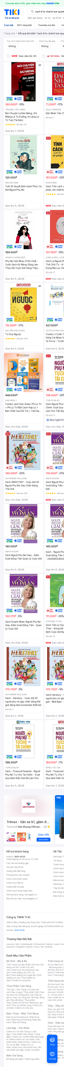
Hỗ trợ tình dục (30, 1047)
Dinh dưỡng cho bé (21, 972)
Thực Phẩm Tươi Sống (18, 986)
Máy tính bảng (19, 1022)
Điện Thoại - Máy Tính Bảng (22, 1013)
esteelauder (27, 944)
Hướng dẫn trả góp (15, 887)
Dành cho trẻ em (20, 1002)
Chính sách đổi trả (14, 883)
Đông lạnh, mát (26, 995)
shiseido (10, 947)
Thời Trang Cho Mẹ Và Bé (18, 964)
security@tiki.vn (29, 898)
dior (17, 944)
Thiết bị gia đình (31, 1059)
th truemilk (39, 944)
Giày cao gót (54, 1009)
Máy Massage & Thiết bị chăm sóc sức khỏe (25, 1038)
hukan (29, 947)
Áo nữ (50, 964)
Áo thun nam (54, 984)
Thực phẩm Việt (31, 992)
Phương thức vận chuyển (18, 875)
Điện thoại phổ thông (21, 1019)
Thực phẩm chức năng (22, 1034)
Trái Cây (10, 989)
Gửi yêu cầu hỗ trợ (14, 867)
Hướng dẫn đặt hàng (15, 871)
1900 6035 (19, 930)
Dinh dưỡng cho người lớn (24, 975)
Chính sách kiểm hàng (16, 879)
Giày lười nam (54, 1026)
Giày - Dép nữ (56, 1005)
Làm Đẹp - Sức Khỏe (17, 1028)
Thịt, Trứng (21, 989)
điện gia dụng (35, 17)
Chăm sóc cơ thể (21, 1037)
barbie (49, 944)
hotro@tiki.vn (30, 894)
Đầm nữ (58, 964)
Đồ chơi (35, 964)
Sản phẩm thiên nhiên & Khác (23, 1040)
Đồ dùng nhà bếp (14, 1059)
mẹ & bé (56, 17)
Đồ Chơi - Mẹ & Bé (16, 961)
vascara (10, 944)
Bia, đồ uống (17, 1000)
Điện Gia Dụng (14, 1055)
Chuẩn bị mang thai (21, 980)
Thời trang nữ (55, 961)
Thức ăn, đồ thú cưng (21, 1005)
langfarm (20, 947)
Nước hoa (17, 1047)
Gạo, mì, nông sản (21, 997)
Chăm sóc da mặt (14, 1031)
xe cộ (47, 17)
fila (42, 947)
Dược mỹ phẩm (32, 1050)
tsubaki (48, 947)
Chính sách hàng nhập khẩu (19, 890)
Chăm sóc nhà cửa (24, 1008)
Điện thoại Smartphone (17, 1017)
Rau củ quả (16, 992)
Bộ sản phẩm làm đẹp (23, 1048)
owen (56, 944)
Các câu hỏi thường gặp (17, 863)
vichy (36, 947)
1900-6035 (19, 856)
